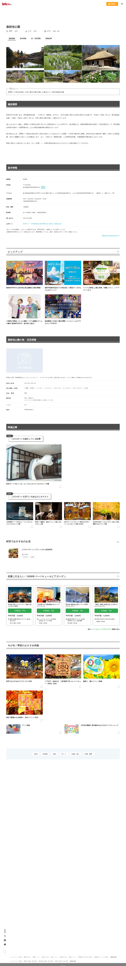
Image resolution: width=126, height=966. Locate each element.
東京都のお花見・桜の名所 (46, 961)
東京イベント (54, 957)
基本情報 (12, 167)
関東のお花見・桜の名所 (30, 961)
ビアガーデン (106, 629)
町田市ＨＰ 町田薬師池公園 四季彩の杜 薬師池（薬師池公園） (42, 224)
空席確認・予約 (19, 610)
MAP (43, 187)
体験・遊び (75, 754)
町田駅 (46, 754)
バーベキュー (96, 629)
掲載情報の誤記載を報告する (111, 236)
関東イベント (36, 957)
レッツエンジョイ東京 (16, 957)
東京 (55, 754)
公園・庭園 (88, 754)
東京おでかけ (45, 957)
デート (64, 754)
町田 (36, 754)
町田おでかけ (63, 957)
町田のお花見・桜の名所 (61, 961)
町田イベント (72, 957)
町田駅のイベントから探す (101, 957)
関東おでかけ (27, 957)
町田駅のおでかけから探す (85, 957)
